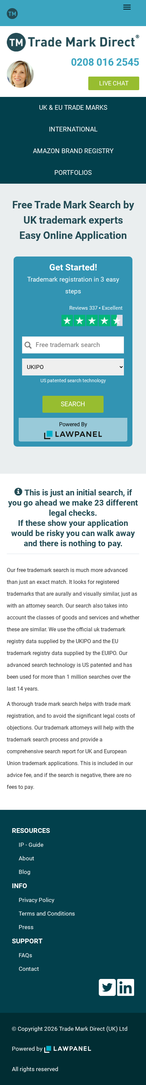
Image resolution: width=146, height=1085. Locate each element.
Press (26, 927)
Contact (29, 968)
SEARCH (73, 404)
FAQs (25, 955)
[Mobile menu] (127, 7)
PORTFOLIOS (73, 173)
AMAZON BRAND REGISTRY (73, 151)
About (26, 858)
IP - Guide (31, 844)
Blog (25, 871)
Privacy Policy (36, 900)
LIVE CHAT (114, 83)
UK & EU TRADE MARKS (73, 107)
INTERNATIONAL (73, 129)
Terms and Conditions (47, 913)
